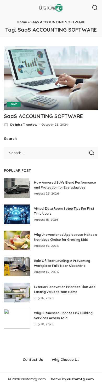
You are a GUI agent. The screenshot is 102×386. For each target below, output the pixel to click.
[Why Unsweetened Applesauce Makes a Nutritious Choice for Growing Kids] (17, 240)
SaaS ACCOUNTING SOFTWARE (43, 116)
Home (22, 22)
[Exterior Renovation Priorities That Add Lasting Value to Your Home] (17, 292)
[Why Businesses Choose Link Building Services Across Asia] (17, 319)
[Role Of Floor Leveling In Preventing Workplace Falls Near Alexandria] (17, 266)
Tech (14, 104)
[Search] (95, 8)
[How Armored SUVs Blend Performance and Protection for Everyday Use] (17, 188)
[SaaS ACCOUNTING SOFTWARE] (51, 78)
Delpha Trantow (23, 124)
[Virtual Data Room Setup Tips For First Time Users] (17, 214)
